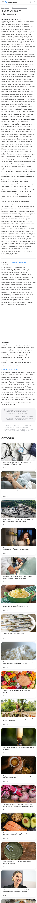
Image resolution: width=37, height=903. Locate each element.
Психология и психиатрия (19, 8)
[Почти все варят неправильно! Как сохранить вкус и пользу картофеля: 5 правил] (18, 598)
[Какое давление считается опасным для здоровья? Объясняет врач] (18, 456)
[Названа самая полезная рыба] (18, 627)
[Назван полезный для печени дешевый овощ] (18, 684)
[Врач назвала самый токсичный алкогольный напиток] (18, 741)
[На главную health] (12, 2)
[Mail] (6, 2)
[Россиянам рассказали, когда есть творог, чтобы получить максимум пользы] (18, 655)
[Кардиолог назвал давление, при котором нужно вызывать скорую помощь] (18, 570)
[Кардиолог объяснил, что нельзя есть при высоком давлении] (18, 769)
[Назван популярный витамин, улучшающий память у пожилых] (18, 712)
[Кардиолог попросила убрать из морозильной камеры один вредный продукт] (18, 541)
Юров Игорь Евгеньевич (17, 262)
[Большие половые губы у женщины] (18, 484)
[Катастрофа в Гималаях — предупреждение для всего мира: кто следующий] (18, 513)
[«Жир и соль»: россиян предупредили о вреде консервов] (18, 855)
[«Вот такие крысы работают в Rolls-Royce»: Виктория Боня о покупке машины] (18, 883)
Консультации (5, 8)
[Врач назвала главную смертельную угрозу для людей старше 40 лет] (18, 826)
